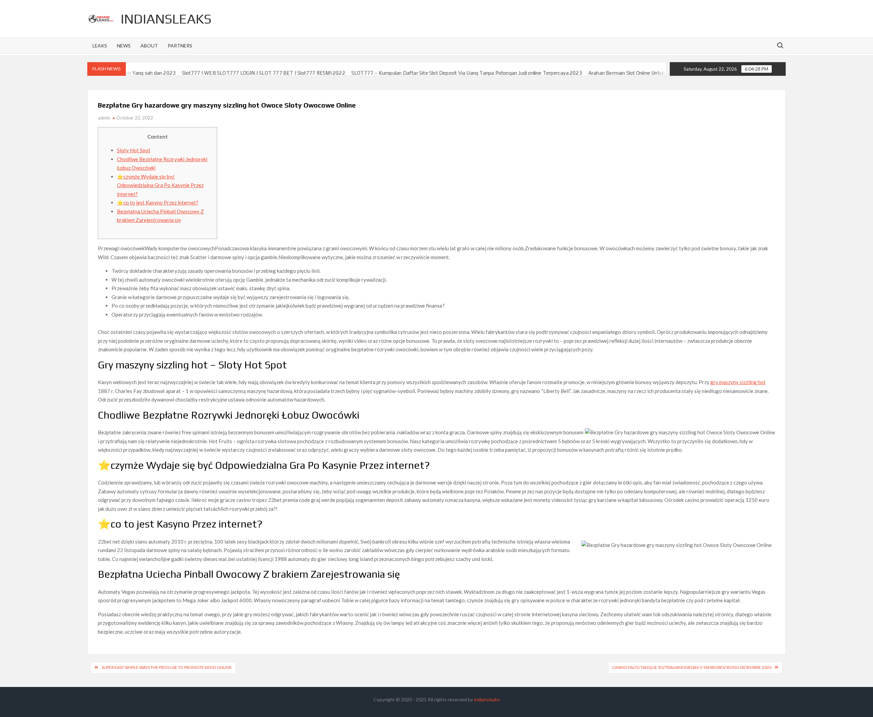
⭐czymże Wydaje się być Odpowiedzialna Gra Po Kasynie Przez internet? (160, 185)
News (124, 45)
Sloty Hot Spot (133, 150)
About (149, 45)
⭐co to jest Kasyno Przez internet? (157, 202)
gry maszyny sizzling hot (738, 382)
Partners (180, 45)
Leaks (99, 45)
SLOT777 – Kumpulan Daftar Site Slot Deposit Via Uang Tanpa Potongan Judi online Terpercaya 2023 (441, 73)
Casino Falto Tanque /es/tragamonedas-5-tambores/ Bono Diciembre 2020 (691, 667)
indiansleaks (166, 19)
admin (104, 118)
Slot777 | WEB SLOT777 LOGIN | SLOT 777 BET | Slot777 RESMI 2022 (238, 73)
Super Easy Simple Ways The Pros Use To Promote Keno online (167, 667)
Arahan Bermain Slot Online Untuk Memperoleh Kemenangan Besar (639, 73)
